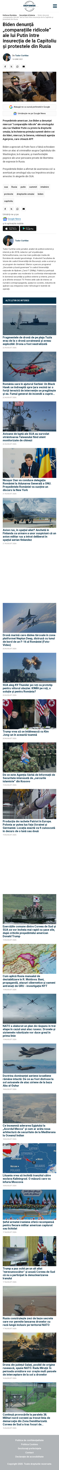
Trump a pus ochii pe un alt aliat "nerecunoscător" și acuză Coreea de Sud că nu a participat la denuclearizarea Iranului (29, 1273)
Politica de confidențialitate (29, 1440)
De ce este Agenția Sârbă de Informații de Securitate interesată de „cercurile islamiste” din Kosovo (29, 778)
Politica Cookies (29, 1444)
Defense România (10, 15)
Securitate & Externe (27, 15)
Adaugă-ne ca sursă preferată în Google (32, 107)
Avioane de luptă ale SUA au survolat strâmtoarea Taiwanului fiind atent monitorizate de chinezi (26, 437)
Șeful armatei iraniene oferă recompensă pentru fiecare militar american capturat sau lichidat (28, 1225)
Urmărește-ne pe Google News (32, 113)
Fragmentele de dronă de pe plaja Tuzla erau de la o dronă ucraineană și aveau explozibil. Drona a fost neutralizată (27, 341)
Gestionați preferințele (29, 1448)
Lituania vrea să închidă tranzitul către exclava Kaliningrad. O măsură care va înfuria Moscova (27, 1179)
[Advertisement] (29, 574)
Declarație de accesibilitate (29, 1456)
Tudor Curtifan (22, 55)
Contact (29, 1452)
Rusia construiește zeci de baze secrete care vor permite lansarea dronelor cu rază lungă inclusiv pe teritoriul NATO (28, 1322)
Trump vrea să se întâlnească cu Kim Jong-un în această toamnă (26, 733)
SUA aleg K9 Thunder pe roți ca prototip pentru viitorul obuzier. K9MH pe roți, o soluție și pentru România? (27, 688)
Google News (14, 219)
